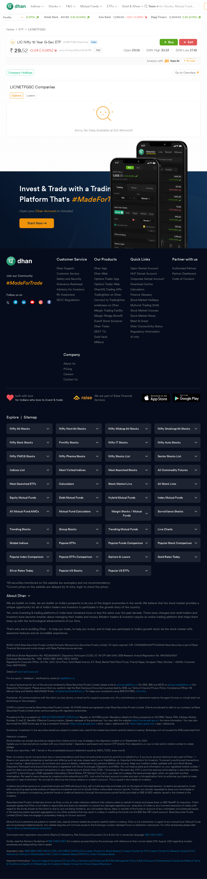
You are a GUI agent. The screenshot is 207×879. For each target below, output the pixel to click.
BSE (146, 834)
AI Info (134, 336)
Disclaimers (55, 860)
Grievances (86, 860)
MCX (160, 834)
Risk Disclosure (146, 860)
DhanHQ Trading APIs (108, 289)
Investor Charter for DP (134, 851)
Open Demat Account (144, 268)
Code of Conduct (183, 278)
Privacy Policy (70, 860)
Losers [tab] (31, 95)
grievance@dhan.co (127, 684)
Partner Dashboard (184, 273)
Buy (171, 42)
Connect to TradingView (109, 300)
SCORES (64, 851)
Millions (99, 342)
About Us (69, 363)
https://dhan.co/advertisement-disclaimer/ (29, 828)
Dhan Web (101, 273)
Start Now (35, 223)
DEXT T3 (100, 331)
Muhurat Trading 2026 (144, 305)
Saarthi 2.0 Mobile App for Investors (41, 864)
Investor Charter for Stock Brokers (102, 851)
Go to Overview (185, 72)
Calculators (137, 289)
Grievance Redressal (69, 284)
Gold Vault (100, 336)
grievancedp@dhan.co (180, 684)
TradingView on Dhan (107, 294)
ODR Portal (77, 851)
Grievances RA (101, 860)
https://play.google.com (82, 723)
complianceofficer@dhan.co (70, 691)
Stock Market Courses (144, 310)
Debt (93, 42)
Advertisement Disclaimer (169, 860)
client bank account (27, 671)
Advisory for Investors (70, 289)
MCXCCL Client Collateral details (97, 854)
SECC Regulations (68, 300)
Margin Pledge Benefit (108, 315)
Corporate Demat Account (147, 278)
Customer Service (68, 273)
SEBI (26, 851)
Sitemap (30, 417)
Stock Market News (142, 315)
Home (10, 29)
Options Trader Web (107, 284)
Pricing (67, 368)
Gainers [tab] (16, 95)
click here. (141, 691)
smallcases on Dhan (106, 305)
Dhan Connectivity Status (146, 326)
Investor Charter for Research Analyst (168, 851)
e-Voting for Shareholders (31, 854)
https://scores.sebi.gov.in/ (145, 720)
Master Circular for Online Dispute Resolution (87, 864)
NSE (153, 834)
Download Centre (141, 284)
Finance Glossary (141, 294)
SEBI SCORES (48, 717)
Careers (68, 374)
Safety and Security (69, 278)
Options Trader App (106, 278)
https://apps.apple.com (142, 723)
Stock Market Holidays (144, 300)
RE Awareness (66, 294)
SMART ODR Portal (67, 717)
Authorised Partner (184, 268)
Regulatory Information (145, 331)
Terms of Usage (39, 860)
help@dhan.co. (67, 678)
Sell (190, 42)
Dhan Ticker (102, 326)
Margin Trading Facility (108, 310)
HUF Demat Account (143, 273)
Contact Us (70, 379)
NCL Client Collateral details (62, 854)
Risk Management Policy (124, 860)
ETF (21, 29)
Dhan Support (65, 268)
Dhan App (100, 268)
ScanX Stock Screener (108, 321)
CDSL (54, 851)
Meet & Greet (139, 321)
